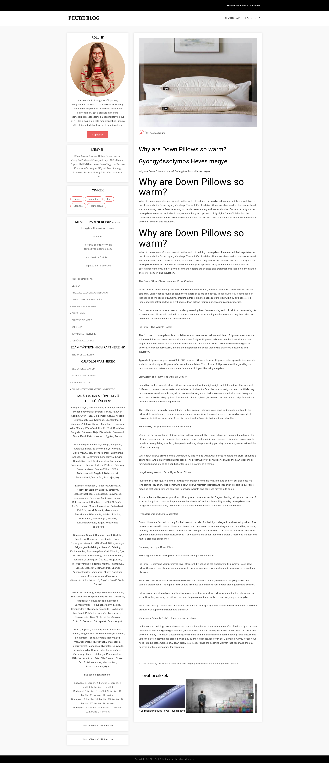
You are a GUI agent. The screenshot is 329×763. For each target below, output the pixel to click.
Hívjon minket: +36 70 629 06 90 (243, 5)
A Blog (77, 121)
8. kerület (101, 691)
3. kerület (113, 682)
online (77, 199)
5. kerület (96, 687)
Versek (76, 286)
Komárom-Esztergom (86, 168)
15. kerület (113, 699)
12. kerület (108, 695)
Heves (96, 164)
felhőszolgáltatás (83, 341)
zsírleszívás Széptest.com (98, 248)
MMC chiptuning (81, 382)
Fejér (107, 160)
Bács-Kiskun (81, 156)
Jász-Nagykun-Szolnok (112, 164)
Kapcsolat (253, 18)
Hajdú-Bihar (86, 164)
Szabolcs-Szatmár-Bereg (87, 172)
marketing (93, 199)
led (109, 199)
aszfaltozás (97, 205)
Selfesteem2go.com (83, 369)
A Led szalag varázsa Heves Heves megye (162, 710)
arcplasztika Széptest (97, 257)
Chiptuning (78, 313)
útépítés (78, 205)
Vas (109, 172)
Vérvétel (97, 236)
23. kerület (103, 711)
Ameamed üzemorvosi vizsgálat (90, 293)
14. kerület (101, 699)
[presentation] (251, 696)
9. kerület (112, 691)
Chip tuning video (82, 320)
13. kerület (88, 699)
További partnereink (84, 334)
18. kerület (108, 703)
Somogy (116, 168)
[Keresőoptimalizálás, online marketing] (84, 22)
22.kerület (91, 711)
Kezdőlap (232, 18)
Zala (97, 176)
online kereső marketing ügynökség (93, 389)
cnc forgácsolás (82, 279)
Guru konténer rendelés (87, 299)
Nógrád (102, 168)
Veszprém (117, 172)
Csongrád (98, 160)
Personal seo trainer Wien (98, 244)
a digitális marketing (107, 112)
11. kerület (95, 695)
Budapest (86, 160)
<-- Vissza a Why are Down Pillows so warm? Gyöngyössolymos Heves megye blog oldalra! (188, 663)
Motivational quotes (84, 375)
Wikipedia (77, 327)
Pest (109, 168)
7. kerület (89, 691)
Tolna (104, 172)
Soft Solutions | (174, 759)
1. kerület (90, 682)
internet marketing (83, 355)
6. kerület (108, 687)
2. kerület (101, 682)
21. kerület (115, 707)
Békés (102, 156)
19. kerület (90, 707)
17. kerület (95, 703)
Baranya (93, 156)
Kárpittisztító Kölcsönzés (97, 265)
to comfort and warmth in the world (174, 201)
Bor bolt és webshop (84, 306)
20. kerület (103, 707)
